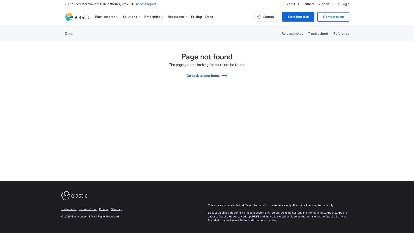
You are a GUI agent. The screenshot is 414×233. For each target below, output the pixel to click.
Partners (308, 4)
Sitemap (116, 209)
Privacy (103, 209)
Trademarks (69, 209)
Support (323, 4)
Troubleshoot (318, 33)
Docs (209, 17)
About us (293, 4)
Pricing (196, 17)
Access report (146, 4)
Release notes (292, 33)
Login (345, 4)
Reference (341, 33)
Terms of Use (88, 209)
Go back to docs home (203, 75)
